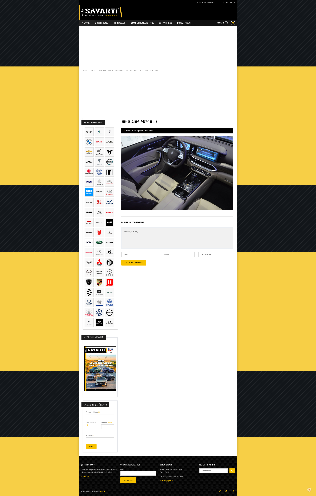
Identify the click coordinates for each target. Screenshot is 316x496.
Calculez (91, 446)
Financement (121, 22)
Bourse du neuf (102, 22)
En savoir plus (85, 476)
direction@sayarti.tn (166, 480)
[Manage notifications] (309, 490)
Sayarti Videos (185, 22)
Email (122, 469)
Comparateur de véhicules (143, 22)
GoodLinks (103, 491)
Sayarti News (166, 22)
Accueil (199, 2)
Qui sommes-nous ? (210, 2)
